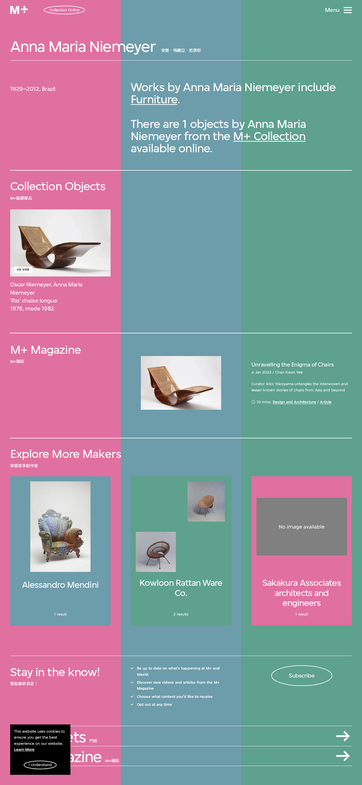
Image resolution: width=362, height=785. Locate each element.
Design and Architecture (294, 402)
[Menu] (348, 10)
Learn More (24, 749)
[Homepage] (19, 10)
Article (325, 402)
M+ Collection (269, 136)
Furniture (154, 99)
